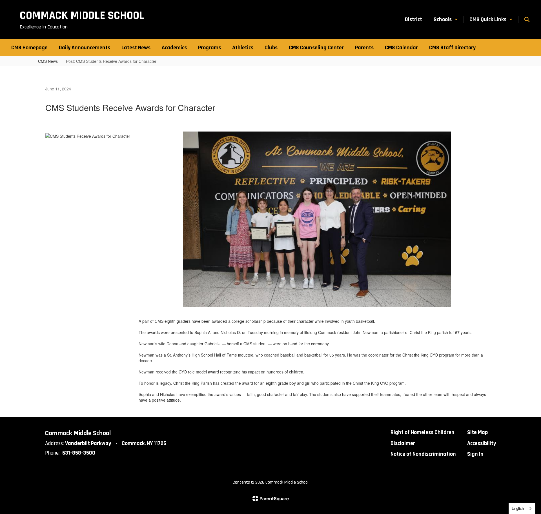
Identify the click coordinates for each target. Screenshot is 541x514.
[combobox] (522, 508)
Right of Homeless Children (422, 432)
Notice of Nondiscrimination (423, 454)
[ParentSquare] (270, 498)
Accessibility (481, 443)
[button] (446, 19)
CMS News (48, 61)
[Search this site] (527, 19)
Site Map (477, 432)
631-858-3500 (78, 453)
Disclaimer (403, 443)
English (518, 508)
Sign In (475, 454)
